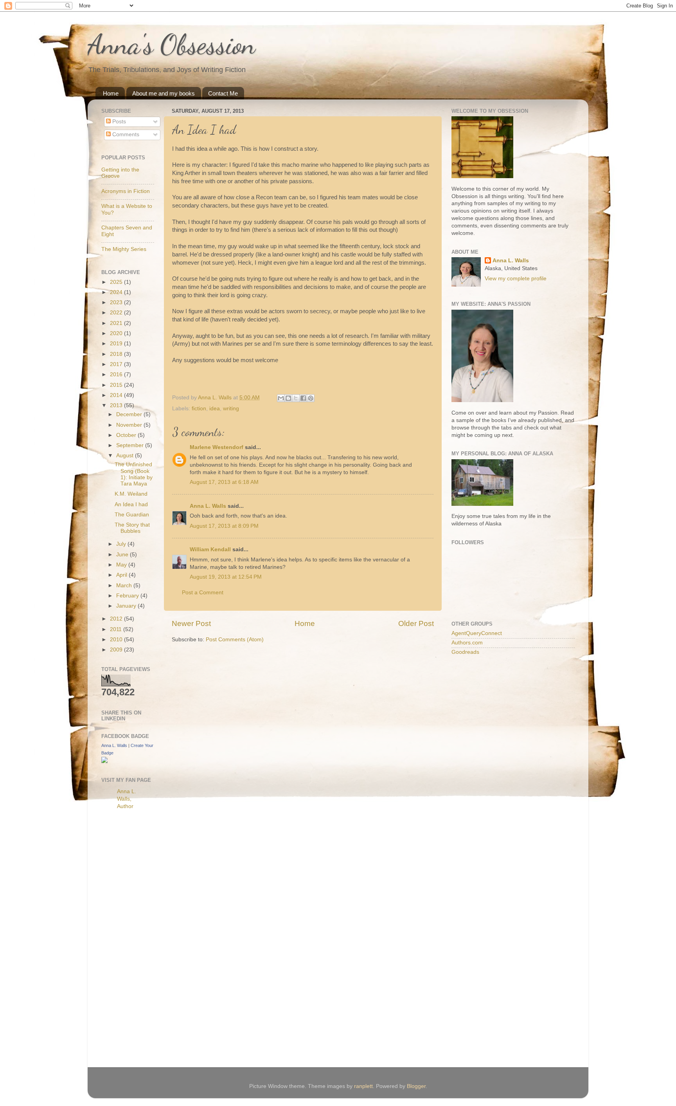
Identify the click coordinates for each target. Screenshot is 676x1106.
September (130, 445)
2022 (117, 313)
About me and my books (163, 93)
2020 (117, 333)
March (124, 585)
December (130, 414)
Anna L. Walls (208, 506)
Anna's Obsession (171, 44)
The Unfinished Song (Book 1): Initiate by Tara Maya (134, 474)
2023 (117, 302)
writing (231, 408)
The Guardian (132, 515)
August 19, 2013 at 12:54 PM (226, 577)
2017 (117, 364)
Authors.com (467, 643)
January (127, 606)
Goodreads (465, 652)
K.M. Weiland (131, 494)
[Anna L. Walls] (104, 761)
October (127, 435)
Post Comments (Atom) (235, 639)
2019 (117, 343)
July (122, 544)
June (123, 555)
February (128, 596)
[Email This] (281, 398)
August (125, 455)
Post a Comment (202, 592)
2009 (117, 650)
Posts (118, 121)
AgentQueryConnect (476, 633)
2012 (117, 619)
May (122, 565)
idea (214, 408)
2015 (117, 385)
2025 (117, 282)
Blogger (416, 1086)
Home (111, 93)
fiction (199, 408)
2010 (117, 639)
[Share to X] (296, 398)
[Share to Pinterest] (311, 398)
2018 (117, 354)
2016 (117, 374)
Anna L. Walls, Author (126, 798)
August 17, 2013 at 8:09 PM (224, 526)
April (122, 575)
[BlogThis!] (288, 398)
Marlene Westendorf (216, 447)
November (130, 425)
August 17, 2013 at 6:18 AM (224, 482)
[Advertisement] (132, 939)
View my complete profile (516, 278)
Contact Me (223, 93)
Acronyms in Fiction (125, 191)
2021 (117, 323)
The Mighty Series (123, 249)
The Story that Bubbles (132, 528)
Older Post (416, 623)
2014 (117, 395)
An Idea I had (131, 504)
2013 (117, 405)
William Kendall (210, 549)
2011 (116, 629)
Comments (125, 134)
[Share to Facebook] (303, 398)
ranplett (363, 1086)
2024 (117, 292)
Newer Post (191, 623)
